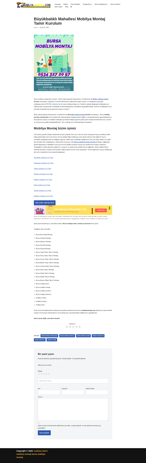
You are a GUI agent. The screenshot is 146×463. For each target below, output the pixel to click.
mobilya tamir (52, 339)
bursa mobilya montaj (67, 335)
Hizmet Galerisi (115, 4)
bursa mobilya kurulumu (49, 335)
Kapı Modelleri (75, 4)
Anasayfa (58, 4)
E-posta (65, 388)
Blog (66, 7)
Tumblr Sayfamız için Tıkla (42, 190)
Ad (39, 388)
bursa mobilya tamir (83, 335)
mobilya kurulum (98, 335)
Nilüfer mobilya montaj (100, 99)
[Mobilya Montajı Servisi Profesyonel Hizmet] (33, 5)
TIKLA (102, 149)
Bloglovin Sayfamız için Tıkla (43, 196)
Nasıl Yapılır (58, 7)
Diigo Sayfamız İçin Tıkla (42, 185)
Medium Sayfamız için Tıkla (43, 179)
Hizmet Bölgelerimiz (100, 4)
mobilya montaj (79, 114)
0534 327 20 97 (57, 104)
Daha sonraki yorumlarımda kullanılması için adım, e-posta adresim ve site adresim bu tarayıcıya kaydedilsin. (69, 427)
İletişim (65, 4)
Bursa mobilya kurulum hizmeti (85, 142)
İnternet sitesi (90, 388)
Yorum (40, 397)
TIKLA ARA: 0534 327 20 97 (44, 203)
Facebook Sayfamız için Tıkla (43, 157)
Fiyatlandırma (87, 4)
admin (36, 27)
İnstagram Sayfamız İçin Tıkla (43, 163)
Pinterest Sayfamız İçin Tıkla (43, 174)
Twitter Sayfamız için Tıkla (42, 168)
